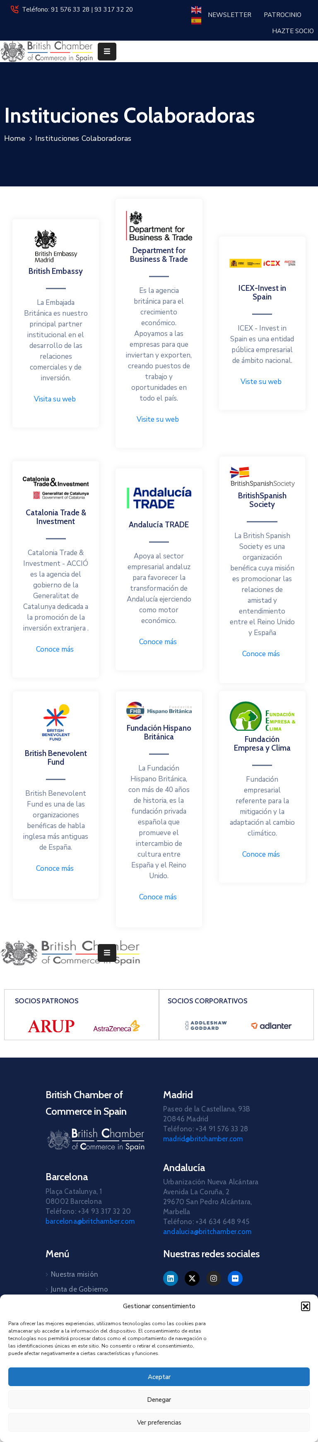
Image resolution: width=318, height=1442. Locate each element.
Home (14, 138)
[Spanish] (196, 20)
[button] (305, 1306)
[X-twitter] (192, 1278)
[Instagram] (213, 1278)
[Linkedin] (170, 1278)
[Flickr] (235, 1278)
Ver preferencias (159, 1422)
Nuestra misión (74, 1274)
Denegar (159, 1400)
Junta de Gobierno (79, 1289)
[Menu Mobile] (107, 51)
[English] (196, 9)
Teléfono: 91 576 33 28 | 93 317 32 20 (77, 9)
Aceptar (159, 1377)
